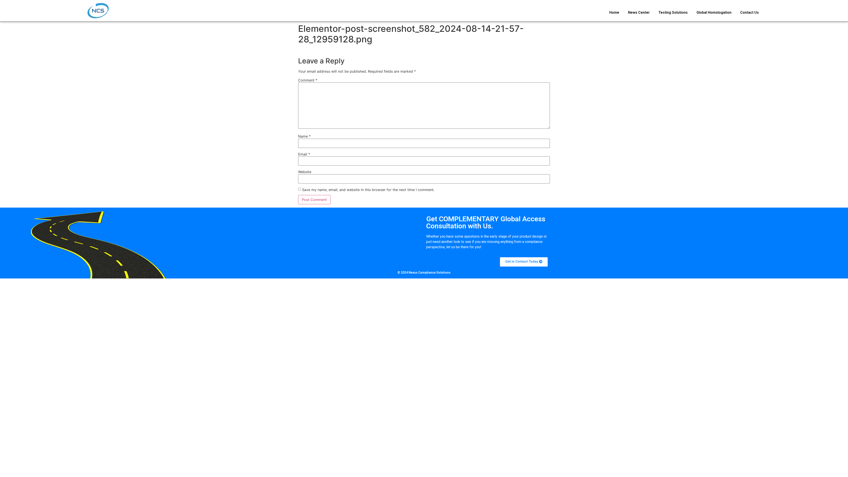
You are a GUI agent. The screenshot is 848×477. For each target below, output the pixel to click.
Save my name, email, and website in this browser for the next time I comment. (368, 189)
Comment (307, 80)
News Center (639, 12)
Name (304, 136)
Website (304, 172)
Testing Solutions (673, 12)
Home (614, 12)
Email (304, 154)
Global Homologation (714, 12)
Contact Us (749, 12)
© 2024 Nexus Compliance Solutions (424, 272)
